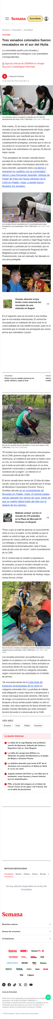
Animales (38, 725)
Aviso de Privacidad (12, 992)
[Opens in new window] (9, 984)
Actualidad (28, 30)
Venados (7, 725)
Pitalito (27, 725)
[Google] (3, 984)
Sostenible (16, 30)
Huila (17, 725)
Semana (5, 30)
